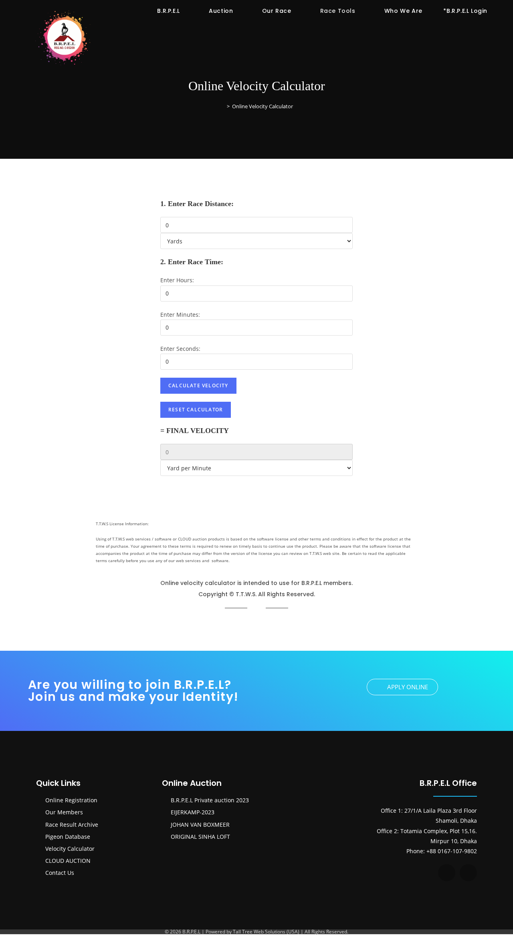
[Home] (222, 106)
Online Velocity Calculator (262, 106)
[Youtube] (468, 872)
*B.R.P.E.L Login (465, 11)
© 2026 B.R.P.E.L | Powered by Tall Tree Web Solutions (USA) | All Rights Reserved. (256, 931)
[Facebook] (446, 872)
